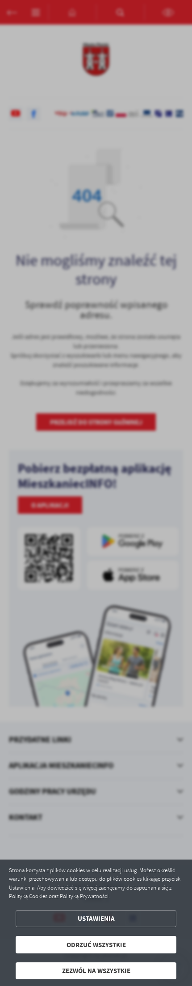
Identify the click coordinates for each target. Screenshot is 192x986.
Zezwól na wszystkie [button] (96, 970)
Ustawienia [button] (96, 918)
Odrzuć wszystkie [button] (96, 944)
